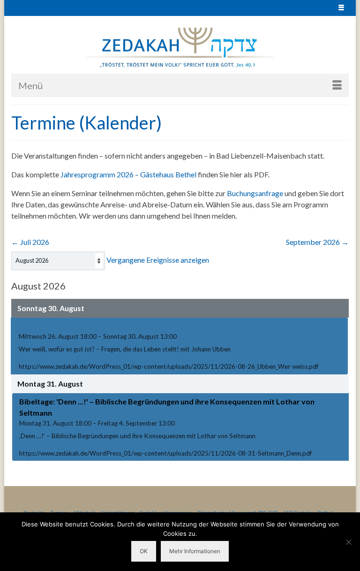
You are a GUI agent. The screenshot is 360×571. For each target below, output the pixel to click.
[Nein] (348, 542)
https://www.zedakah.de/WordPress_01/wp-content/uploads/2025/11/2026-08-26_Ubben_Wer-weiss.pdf (168, 366)
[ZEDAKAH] (180, 48)
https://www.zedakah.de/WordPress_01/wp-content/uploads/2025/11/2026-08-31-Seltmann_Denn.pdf (165, 453)
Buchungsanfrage (255, 193)
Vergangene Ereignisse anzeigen (157, 259)
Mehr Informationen (194, 551)
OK (144, 551)
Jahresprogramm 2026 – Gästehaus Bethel (128, 174)
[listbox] (58, 260)
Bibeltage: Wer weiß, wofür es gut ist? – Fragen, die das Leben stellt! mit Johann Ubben (169, 325)
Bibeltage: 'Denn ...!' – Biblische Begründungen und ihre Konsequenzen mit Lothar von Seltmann (167, 407)
